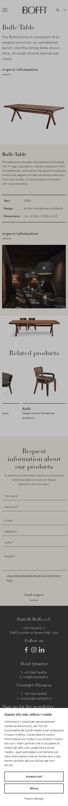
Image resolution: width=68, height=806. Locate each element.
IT (65, 10)
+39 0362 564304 (35, 672)
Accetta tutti (34, 776)
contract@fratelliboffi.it (35, 698)
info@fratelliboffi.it (35, 677)
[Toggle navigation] (7, 10)
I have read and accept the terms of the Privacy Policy (34, 578)
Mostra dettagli (34, 798)
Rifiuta (34, 788)
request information (20, 69)
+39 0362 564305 (35, 694)
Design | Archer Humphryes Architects (38, 416)
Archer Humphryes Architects (43, 208)
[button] (58, 10)
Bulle (26, 408)
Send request (34, 595)
